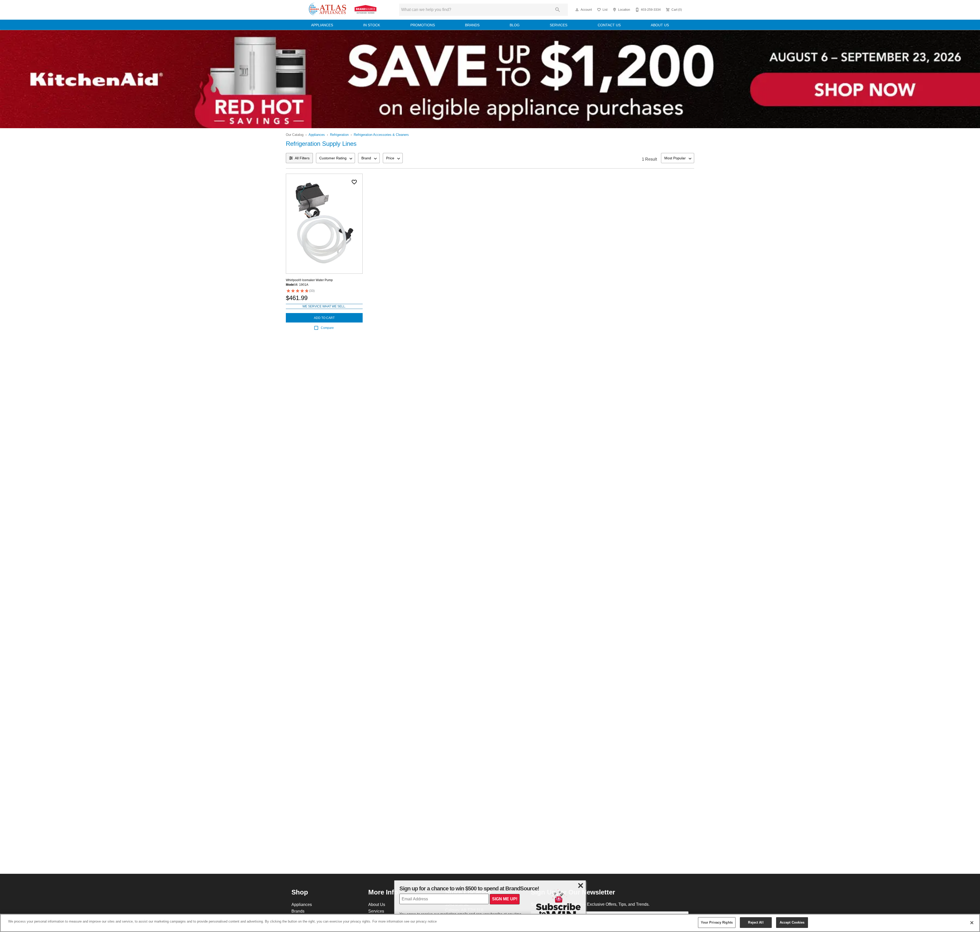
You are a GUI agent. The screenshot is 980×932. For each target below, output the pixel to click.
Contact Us (609, 25)
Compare (327, 328)
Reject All (755, 922)
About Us (660, 25)
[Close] (971, 922)
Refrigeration (339, 135)
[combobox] (335, 158)
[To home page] (342, 10)
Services (558, 25)
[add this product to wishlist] (354, 182)
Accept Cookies (792, 922)
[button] (577, 10)
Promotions (422, 25)
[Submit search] (557, 9)
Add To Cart (324, 318)
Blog (515, 25)
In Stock (371, 25)
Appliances (322, 25)
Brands (472, 25)
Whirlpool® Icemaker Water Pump (309, 280)
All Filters (302, 158)
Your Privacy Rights (717, 922)
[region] (490, 923)
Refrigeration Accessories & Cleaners (381, 135)
